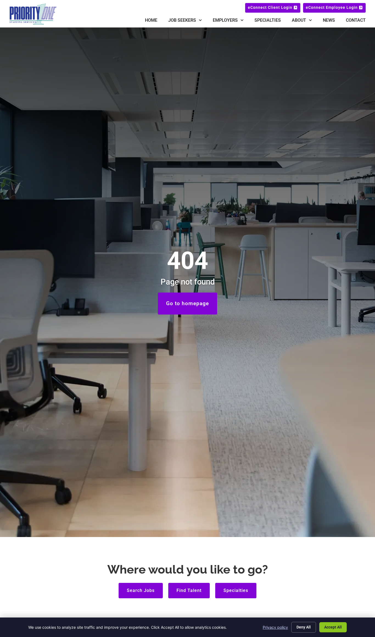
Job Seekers (182, 20)
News (329, 20)
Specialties (267, 20)
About (299, 20)
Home (151, 20)
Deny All (303, 627)
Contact (356, 20)
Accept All (333, 627)
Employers (225, 20)
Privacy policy (275, 627)
